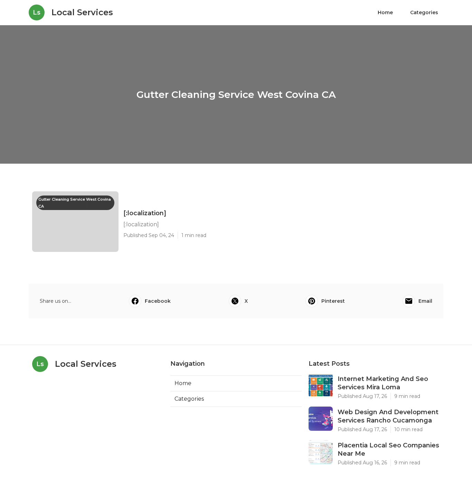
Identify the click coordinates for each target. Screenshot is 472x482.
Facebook (158, 301)
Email (425, 301)
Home (385, 12)
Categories (424, 12)
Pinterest (333, 301)
